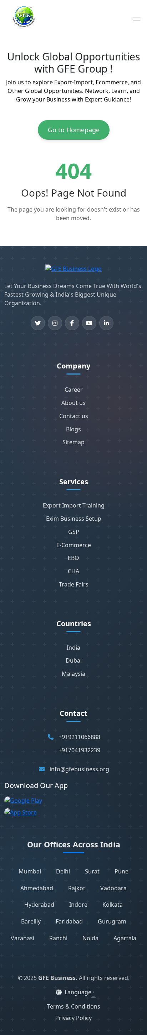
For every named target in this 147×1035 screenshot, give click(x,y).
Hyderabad (39, 904)
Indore (78, 904)
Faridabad (69, 921)
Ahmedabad (36, 888)
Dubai (74, 660)
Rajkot (76, 888)
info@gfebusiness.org (79, 769)
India (73, 648)
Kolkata (112, 904)
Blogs (73, 429)
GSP (73, 532)
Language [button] (78, 992)
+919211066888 (79, 737)
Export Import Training (74, 505)
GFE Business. (57, 978)
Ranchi (58, 938)
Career (74, 389)
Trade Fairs (73, 584)
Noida (90, 938)
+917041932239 (79, 750)
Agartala (124, 938)
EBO (73, 558)
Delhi (63, 871)
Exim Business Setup (73, 519)
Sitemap (73, 442)
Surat (92, 871)
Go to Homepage (74, 129)
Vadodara (113, 888)
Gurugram (112, 921)
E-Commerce (73, 545)
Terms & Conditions (73, 1006)
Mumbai (30, 871)
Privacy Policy (73, 1018)
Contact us (73, 416)
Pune (121, 871)
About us (73, 403)
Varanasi (22, 938)
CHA (73, 571)
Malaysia (73, 674)
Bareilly (31, 921)
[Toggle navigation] (136, 19)
